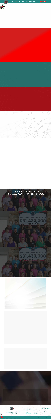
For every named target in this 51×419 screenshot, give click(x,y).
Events (19, 1)
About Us (31, 1)
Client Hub (12, 1)
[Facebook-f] (40, 411)
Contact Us (34, 1)
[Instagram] (44, 411)
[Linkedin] (43, 411)
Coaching (23, 1)
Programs (16, 1)
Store (29, 1)
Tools (26, 1)
